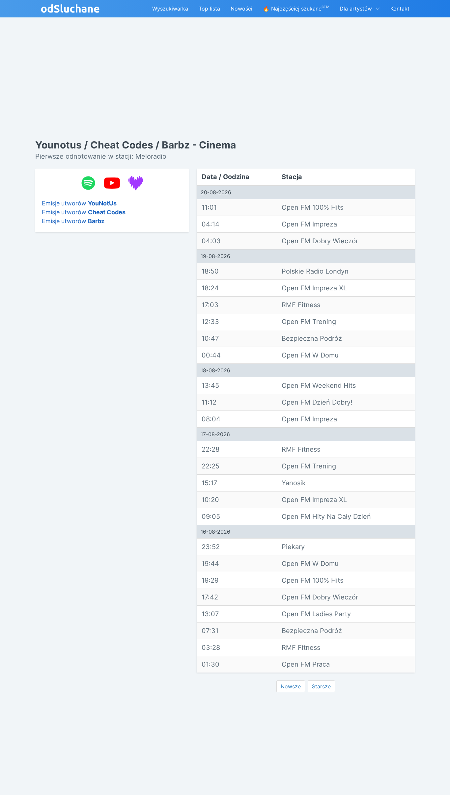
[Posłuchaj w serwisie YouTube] (112, 183)
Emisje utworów (79, 203)
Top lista (209, 8)
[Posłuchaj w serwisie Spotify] (88, 183)
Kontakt (399, 8)
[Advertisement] (112, 338)
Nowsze (291, 686)
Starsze (321, 686)
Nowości (241, 8)
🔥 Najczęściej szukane (296, 8)
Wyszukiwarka (170, 8)
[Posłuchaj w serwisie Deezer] (136, 183)
